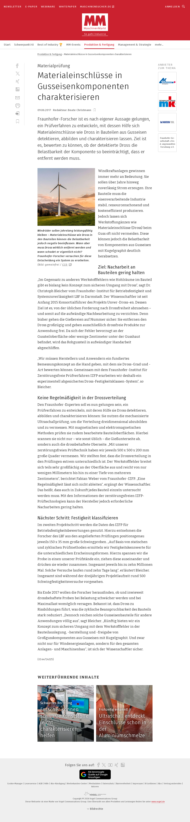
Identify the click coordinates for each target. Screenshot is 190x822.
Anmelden (172, 6)
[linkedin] (17, 89)
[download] (17, 113)
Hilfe (46, 783)
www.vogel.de (158, 801)
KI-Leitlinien (151, 783)
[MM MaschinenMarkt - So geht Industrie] (7, 44)
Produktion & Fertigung (99, 44)
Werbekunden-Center (77, 783)
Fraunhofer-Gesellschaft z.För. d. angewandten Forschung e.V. (167, 142)
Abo (160, 783)
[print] (17, 105)
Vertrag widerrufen (173, 783)
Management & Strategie (134, 44)
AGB (41, 783)
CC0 (65, 264)
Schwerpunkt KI (24, 44)
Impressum (138, 783)
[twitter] (17, 73)
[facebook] (17, 65)
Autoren (95, 786)
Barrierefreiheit (123, 783)
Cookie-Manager (15, 783)
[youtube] (109, 765)
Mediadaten (95, 783)
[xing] (17, 81)
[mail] (17, 97)
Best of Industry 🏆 (50, 44)
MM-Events (73, 44)
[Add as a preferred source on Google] (95, 774)
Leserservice (31, 783)
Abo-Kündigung (58, 783)
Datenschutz (109, 783)
